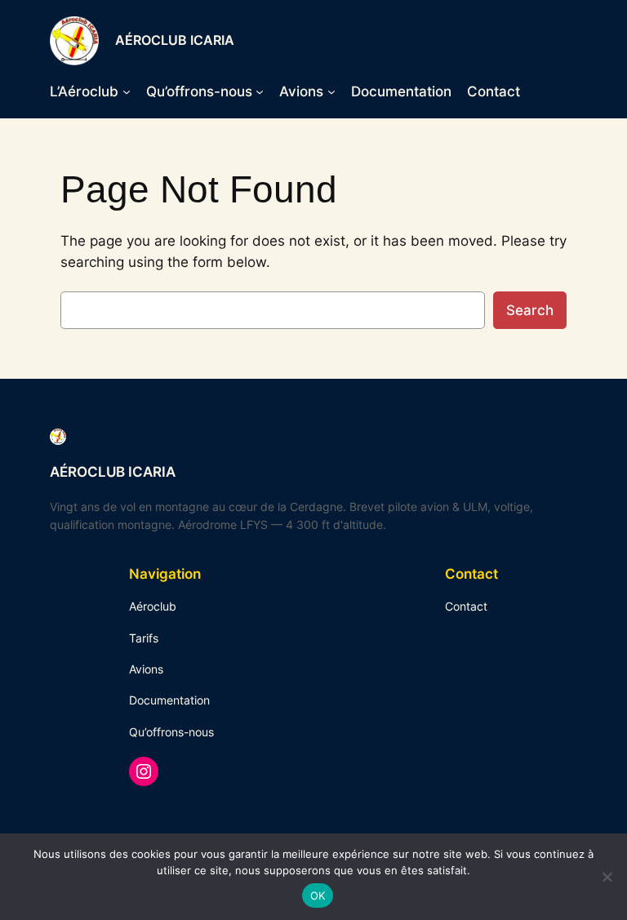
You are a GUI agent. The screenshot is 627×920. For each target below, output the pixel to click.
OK (318, 895)
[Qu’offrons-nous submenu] (260, 91)
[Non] (606, 877)
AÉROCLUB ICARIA (174, 40)
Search (530, 310)
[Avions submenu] (331, 91)
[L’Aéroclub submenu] (126, 91)
